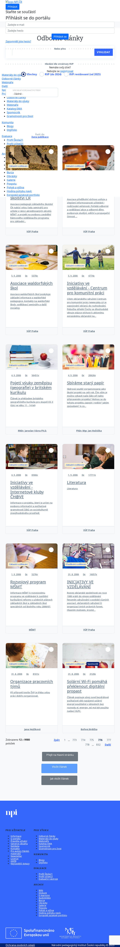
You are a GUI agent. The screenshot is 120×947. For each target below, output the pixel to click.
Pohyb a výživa (15, 187)
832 (98, 744)
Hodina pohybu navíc (19, 191)
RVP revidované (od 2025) (85, 74)
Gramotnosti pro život (20, 116)
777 (109, 740)
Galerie (11, 180)
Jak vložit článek (59, 778)
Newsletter (16, 856)
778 (87, 744)
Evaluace (7, 136)
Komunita (7, 122)
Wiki (41, 890)
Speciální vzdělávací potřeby (27, 90)
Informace (16, 836)
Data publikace (40, 137)
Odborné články (11, 78)
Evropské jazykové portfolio (23, 195)
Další (5, 86)
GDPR (13, 861)
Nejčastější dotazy (20, 863)
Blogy (10, 126)
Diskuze (43, 892)
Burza (10, 172)
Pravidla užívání (19, 841)
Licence (14, 858)
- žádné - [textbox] (18, 94)
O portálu (16, 838)
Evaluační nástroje (48, 878)
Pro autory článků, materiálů (20, 852)
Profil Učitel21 (15, 143)
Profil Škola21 (15, 140)
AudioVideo (45, 897)
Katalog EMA (14, 108)
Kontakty (15, 848)
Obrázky (12, 176)
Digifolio (12, 130)
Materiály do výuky (18, 101)
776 (100, 740)
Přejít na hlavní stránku (60, 755)
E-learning (44, 895)
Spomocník (13, 112)
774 (83, 740)
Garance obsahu (19, 843)
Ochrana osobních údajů (20, 945)
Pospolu (12, 183)
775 (92, 740)
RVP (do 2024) (53, 74)
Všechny (32, 74)
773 (74, 740)
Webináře (7, 82)
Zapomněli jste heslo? (18, 41)
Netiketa (15, 846)
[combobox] (32, 92)
